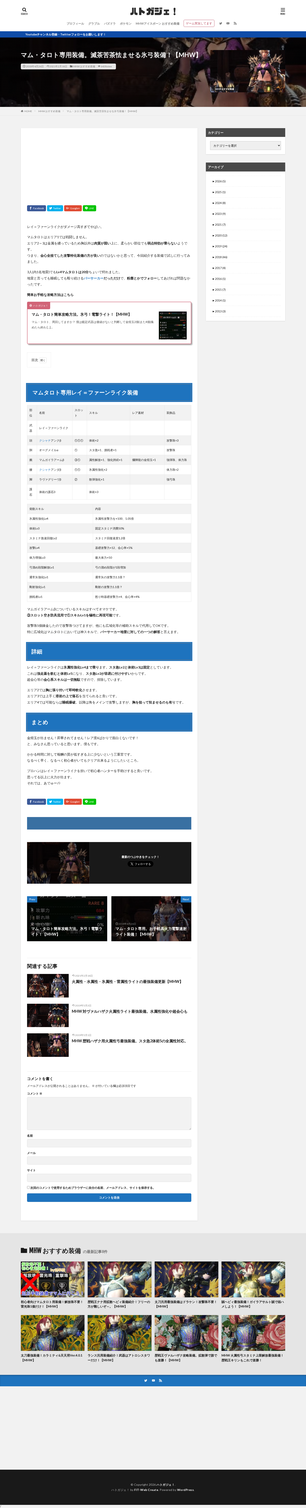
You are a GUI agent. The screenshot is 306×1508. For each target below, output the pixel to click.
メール (31, 1152)
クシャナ (45, 440)
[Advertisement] (109, 163)
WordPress (185, 1490)
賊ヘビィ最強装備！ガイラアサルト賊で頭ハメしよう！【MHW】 (252, 1304)
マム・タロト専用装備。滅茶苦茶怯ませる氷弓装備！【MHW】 (102, 111)
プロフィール (75, 23)
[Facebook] (36, 208)
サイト (31, 1170)
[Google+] (73, 208)
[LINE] (89, 208)
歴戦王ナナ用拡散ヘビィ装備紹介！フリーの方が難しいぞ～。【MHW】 (119, 1304)
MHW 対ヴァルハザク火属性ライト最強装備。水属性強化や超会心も (130, 1011)
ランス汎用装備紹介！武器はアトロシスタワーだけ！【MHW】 (119, 1357)
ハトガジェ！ (166, 1484)
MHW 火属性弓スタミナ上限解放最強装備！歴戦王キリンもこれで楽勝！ (252, 1357)
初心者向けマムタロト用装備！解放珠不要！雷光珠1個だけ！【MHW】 (52, 1304)
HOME (28, 111)
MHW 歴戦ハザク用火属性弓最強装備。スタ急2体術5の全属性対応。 (130, 1041)
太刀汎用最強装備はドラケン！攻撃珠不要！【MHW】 (186, 1304)
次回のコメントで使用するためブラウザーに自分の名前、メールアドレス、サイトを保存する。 (93, 1187)
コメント (34, 1093)
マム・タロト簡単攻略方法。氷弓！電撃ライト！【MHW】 (82, 314)
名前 (30, 1135)
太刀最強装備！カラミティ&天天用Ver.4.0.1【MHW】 (51, 1357)
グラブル (94, 23)
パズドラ (110, 23)
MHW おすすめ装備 (84, 66)
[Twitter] (55, 208)
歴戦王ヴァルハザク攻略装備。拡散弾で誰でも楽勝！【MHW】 (186, 1357)
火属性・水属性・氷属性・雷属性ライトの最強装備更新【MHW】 (127, 981)
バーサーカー (94, 278)
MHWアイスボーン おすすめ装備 (157, 23)
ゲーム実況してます (199, 23)
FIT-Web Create (146, 1490)
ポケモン (126, 23)
